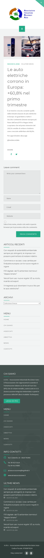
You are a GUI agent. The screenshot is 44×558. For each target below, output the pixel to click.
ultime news (28, 64)
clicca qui (24, 136)
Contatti (8, 349)
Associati (8, 331)
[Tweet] (15, 154)
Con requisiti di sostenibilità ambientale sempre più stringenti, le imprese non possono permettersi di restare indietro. (20, 253)
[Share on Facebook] (10, 154)
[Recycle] (22, 14)
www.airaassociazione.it (17, 475)
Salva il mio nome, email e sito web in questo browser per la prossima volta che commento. (20, 225)
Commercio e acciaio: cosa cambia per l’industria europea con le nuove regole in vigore (21, 264)
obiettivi (8, 337)
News (6, 343)
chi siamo (8, 325)
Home (6, 319)
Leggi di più (12, 401)
